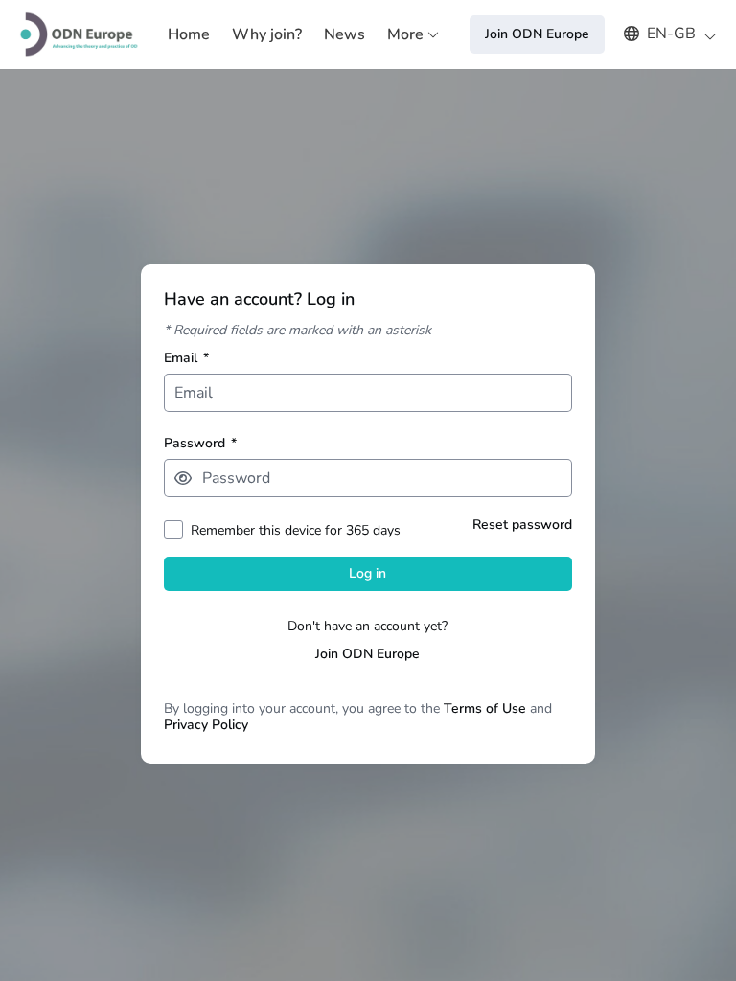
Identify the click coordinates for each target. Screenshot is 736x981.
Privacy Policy (206, 725)
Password (200, 443)
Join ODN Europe (367, 654)
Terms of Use (485, 708)
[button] (661, 33)
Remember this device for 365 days (296, 530)
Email (186, 358)
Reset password (522, 524)
